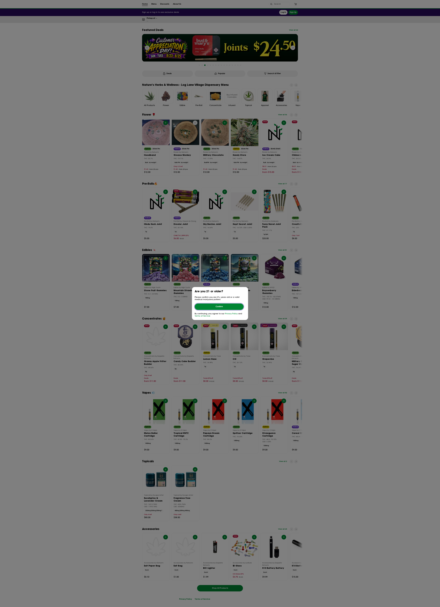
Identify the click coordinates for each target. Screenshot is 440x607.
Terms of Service (202, 316)
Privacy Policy (231, 314)
